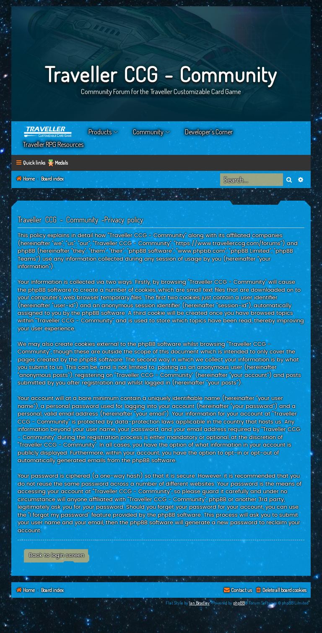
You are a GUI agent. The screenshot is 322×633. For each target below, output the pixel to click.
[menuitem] (280, 590)
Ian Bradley (199, 603)
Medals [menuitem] (61, 163)
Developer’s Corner (209, 132)
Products (100, 132)
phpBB (239, 603)
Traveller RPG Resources (53, 144)
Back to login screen (56, 555)
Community (148, 132)
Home (48, 132)
